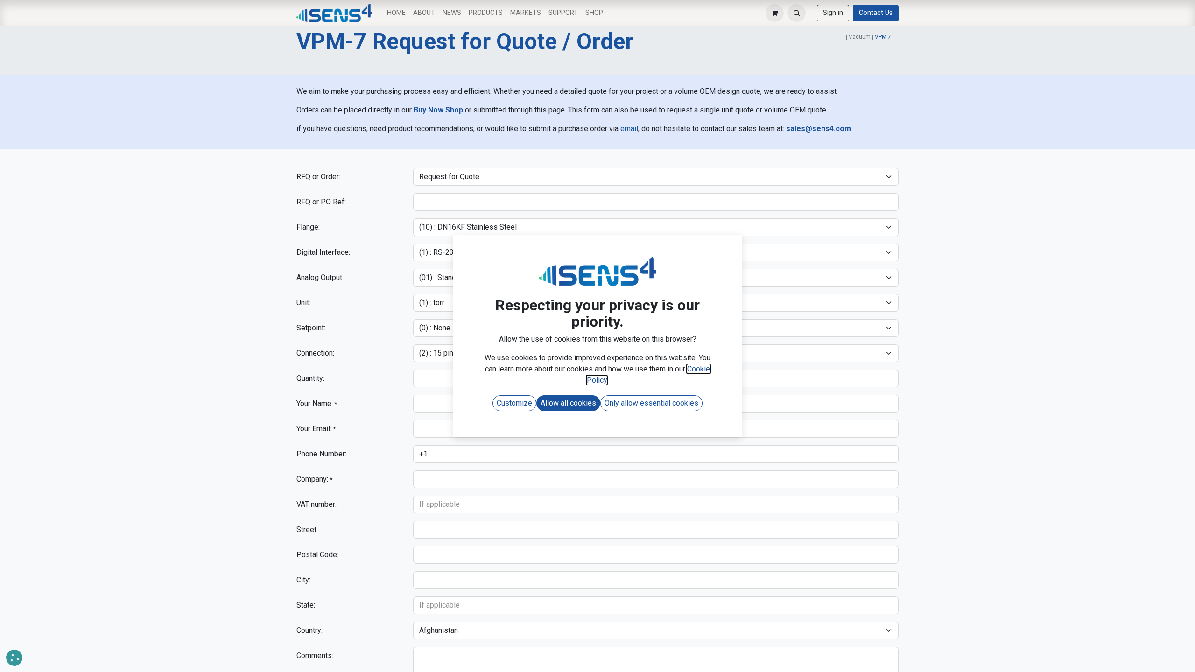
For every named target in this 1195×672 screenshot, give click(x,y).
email (629, 128)
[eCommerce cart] (775, 13)
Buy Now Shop (438, 109)
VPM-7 (883, 37)
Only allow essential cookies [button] (651, 403)
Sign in (833, 13)
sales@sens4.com (818, 128)
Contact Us (876, 13)
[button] (796, 13)
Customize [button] (514, 403)
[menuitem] (396, 13)
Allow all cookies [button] (568, 403)
